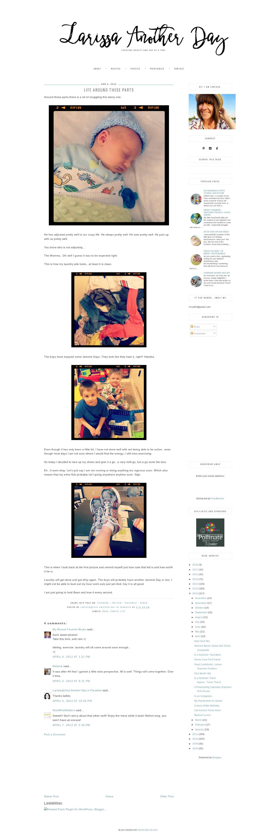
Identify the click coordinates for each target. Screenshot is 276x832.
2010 (195, 739)
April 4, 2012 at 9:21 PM (71, 680)
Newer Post (51, 796)
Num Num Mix (202, 641)
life (123, 611)
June (198, 627)
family (114, 611)
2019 (195, 564)
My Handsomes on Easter (208, 701)
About (97, 68)
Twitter (117, 602)
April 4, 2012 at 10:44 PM (72, 700)
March (199, 720)
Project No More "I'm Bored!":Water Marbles (214, 252)
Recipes (116, 68)
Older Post (167, 796)
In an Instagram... (203, 696)
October (199, 607)
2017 (195, 569)
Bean (106, 611)
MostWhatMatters (64, 710)
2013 (195, 588)
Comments (199, 333)
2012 (195, 593)
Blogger (217, 757)
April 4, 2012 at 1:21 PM (71, 656)
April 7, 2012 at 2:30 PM (71, 725)
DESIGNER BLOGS (148, 830)
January (200, 729)
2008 (195, 748)
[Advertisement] (109, 765)
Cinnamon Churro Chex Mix (217, 272)
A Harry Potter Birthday (207, 705)
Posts (196, 327)
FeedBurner (217, 498)
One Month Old (202, 673)
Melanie (58, 666)
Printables (157, 68)
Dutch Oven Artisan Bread (216, 231)
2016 (195, 574)
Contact (179, 68)
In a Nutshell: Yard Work (207, 655)
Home (109, 796)
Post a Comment (54, 734)
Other (144, 602)
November (201, 603)
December (201, 598)
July (197, 622)
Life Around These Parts (207, 710)
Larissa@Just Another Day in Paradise (77, 690)
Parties (135, 68)
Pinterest (131, 602)
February (200, 724)
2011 (195, 734)
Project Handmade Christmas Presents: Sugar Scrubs (217, 212)
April (198, 636)
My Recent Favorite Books (69, 629)
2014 (195, 584)
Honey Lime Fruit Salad (207, 659)
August (199, 617)
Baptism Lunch (202, 715)
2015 (195, 579)
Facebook (103, 602)
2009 (195, 743)
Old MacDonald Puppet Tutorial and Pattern (214, 191)
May (197, 631)
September (201, 612)
